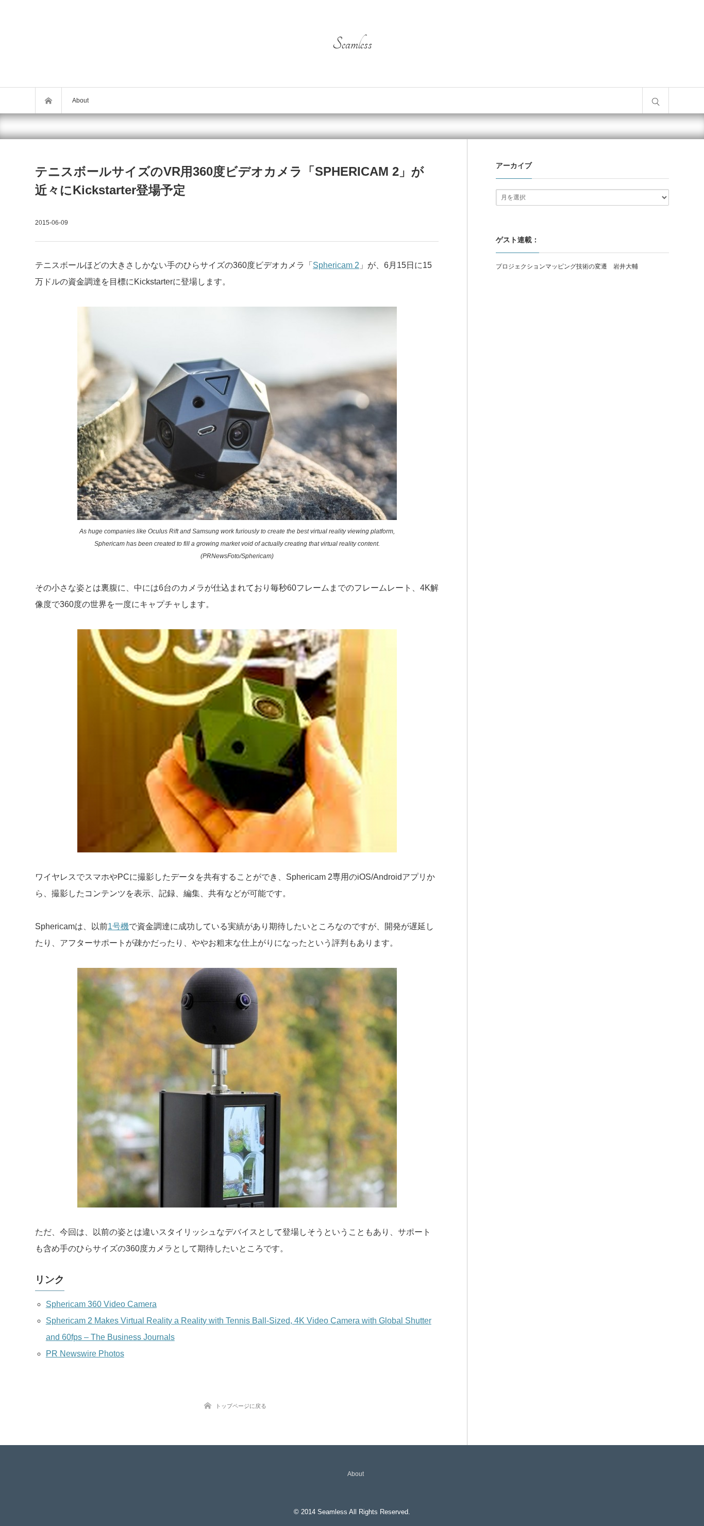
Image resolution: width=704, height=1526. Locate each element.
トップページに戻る (240, 1406)
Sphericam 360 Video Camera (101, 1304)
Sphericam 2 (336, 265)
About (80, 100)
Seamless (352, 44)
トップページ (48, 100)
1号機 (118, 926)
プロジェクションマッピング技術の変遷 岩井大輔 (567, 266)
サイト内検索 (655, 100)
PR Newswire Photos (85, 1353)
